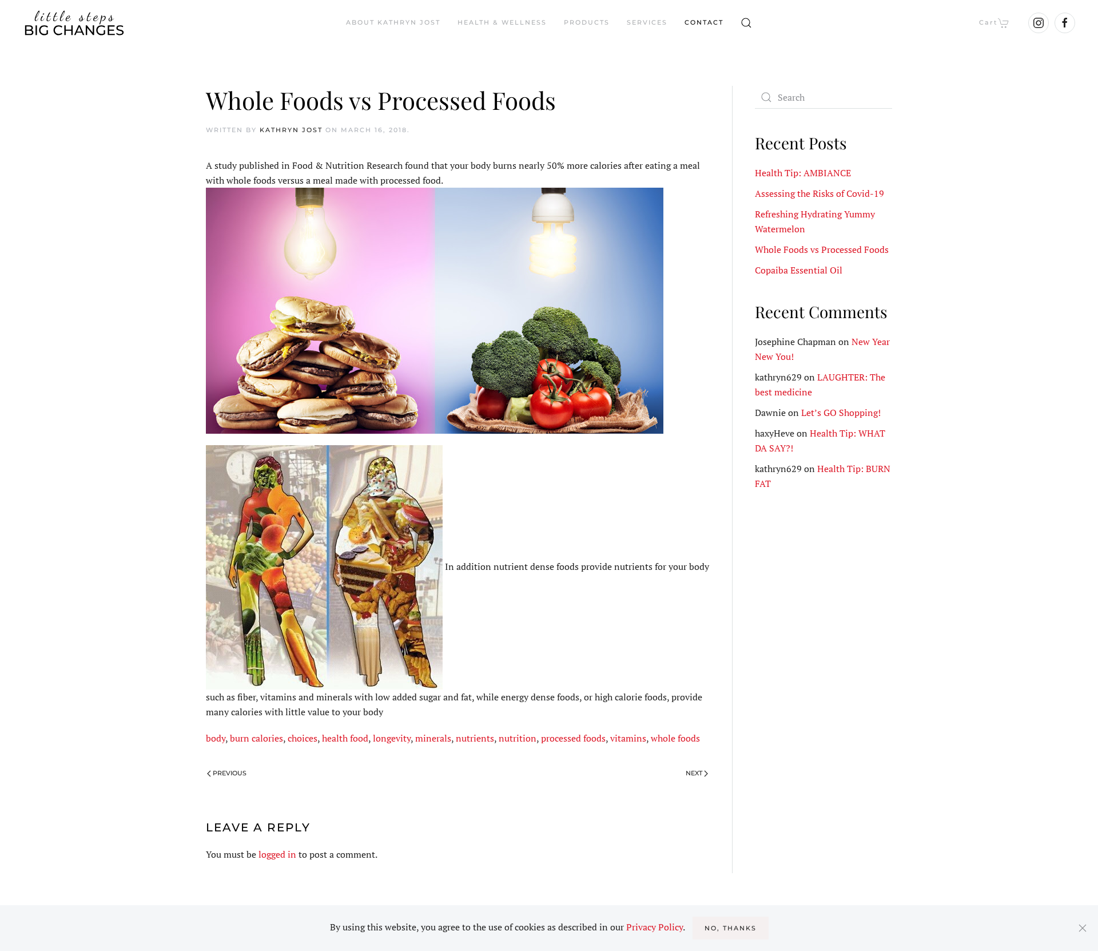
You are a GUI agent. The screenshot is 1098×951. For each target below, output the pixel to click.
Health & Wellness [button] (502, 22)
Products (587, 22)
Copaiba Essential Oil (798, 270)
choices (302, 738)
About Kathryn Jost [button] (393, 22)
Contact (704, 22)
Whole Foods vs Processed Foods (822, 249)
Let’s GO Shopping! (841, 412)
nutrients (475, 738)
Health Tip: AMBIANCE (803, 173)
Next (694, 773)
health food (345, 738)
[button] (746, 23)
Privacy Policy (654, 927)
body (215, 738)
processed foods (573, 738)
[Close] (1083, 928)
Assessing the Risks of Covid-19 (819, 193)
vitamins (628, 738)
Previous (229, 773)
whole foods (675, 738)
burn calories (256, 738)
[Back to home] (74, 23)
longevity (392, 738)
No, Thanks (731, 928)
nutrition (517, 738)
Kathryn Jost (291, 130)
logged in (277, 854)
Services (647, 22)
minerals (433, 738)
